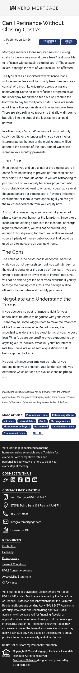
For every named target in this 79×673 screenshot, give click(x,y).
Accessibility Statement (16, 576)
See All (38, 433)
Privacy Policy (10, 558)
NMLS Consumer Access (17, 570)
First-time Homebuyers (17, 426)
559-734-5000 (19, 513)
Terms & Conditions (14, 564)
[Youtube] (34, 480)
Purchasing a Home (37, 415)
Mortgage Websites (25, 660)
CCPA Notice (9, 582)
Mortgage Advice (60, 421)
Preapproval (41, 426)
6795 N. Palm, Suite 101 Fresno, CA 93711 (36, 505)
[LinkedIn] (27, 480)
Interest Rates (27, 421)
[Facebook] (20, 480)
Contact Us (9, 546)
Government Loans (14, 433)
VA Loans (9, 421)
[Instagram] (13, 480)
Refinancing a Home (49, 42)
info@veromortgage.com (26, 522)
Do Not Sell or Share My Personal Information (29, 645)
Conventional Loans (63, 426)
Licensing (8, 552)
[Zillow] (6, 480)
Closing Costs (68, 42)
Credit (42, 421)
